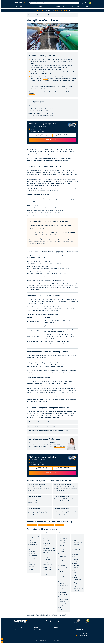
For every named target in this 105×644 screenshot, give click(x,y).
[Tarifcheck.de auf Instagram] (50, 621)
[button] (46, 126)
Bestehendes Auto (42, 135)
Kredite (16, 629)
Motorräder (45, 78)
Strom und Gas (17, 633)
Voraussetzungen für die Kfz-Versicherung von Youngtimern (43, 108)
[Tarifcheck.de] (20, 2)
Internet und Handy (18, 635)
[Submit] (77, 3)
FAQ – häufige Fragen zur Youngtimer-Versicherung (41, 115)
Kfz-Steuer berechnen (34, 517)
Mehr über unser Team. (59, 446)
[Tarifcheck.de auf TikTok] (54, 621)
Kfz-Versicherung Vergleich (43, 15)
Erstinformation (57, 633)
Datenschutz (32, 93)
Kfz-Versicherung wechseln (35, 492)
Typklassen (46, 365)
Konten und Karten (18, 631)
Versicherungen (18, 627)
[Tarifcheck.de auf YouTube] (58, 621)
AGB (54, 629)
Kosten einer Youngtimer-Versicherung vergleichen (41, 113)
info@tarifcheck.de (82, 635)
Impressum (55, 627)
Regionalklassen (55, 365)
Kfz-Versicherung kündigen (61, 492)
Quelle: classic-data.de (31, 346)
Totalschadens (44, 189)
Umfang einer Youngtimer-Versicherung (38, 106)
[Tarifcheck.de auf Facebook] (46, 621)
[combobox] (54, 3)
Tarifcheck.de (31, 15)
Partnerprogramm (37, 631)
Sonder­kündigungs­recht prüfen (61, 517)
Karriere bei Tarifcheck (39, 633)
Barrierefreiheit (37, 635)
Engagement (38, 629)
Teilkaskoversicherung (67, 181)
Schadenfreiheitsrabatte (36, 76)
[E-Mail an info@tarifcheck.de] (85, 3)
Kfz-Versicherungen (41, 170)
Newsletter (88, 6)
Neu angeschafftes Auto (64, 135)
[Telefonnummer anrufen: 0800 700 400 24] (82, 3)
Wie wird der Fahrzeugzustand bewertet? (39, 111)
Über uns (79, 6)
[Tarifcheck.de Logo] (26, 621)
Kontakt (71, 6)
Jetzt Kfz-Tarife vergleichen (52, 140)
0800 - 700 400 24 (82, 633)
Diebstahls (36, 189)
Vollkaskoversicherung (62, 183)
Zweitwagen (43, 276)
